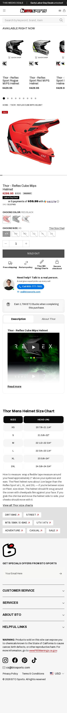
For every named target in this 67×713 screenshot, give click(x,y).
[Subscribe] (60, 573)
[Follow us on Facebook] (15, 660)
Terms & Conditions (33, 673)
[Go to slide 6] (24, 98)
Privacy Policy (10, 673)
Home (5, 105)
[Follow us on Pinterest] (24, 660)
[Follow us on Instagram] (5, 660)
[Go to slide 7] (28, 98)
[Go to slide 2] (8, 98)
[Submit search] (61, 20)
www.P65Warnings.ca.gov (43, 650)
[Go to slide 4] (16, 98)
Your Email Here (13, 573)
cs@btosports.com (30, 292)
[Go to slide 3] (12, 98)
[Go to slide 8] (32, 98)
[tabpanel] (33, 358)
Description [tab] (18, 319)
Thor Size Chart (56, 228)
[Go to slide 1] (4, 98)
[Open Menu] (4, 10)
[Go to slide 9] (35, 98)
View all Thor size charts (18, 505)
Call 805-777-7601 (32, 286)
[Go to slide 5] (20, 98)
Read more (14, 386)
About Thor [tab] (48, 319)
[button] (33, 201)
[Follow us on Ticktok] (34, 660)
